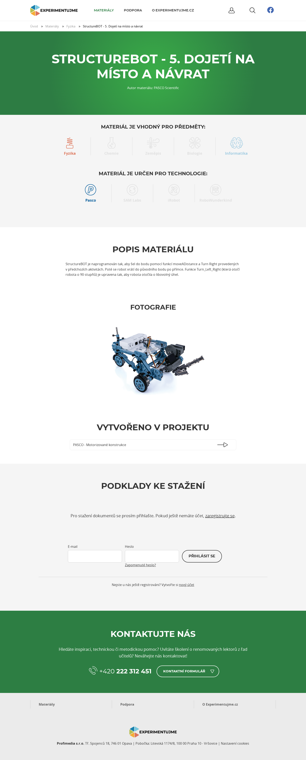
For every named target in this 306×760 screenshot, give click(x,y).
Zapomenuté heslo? (140, 565)
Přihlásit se (202, 556)
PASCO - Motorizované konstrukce (99, 445)
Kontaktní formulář (184, 671)
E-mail (72, 546)
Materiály (104, 10)
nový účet (186, 584)
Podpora (133, 10)
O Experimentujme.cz (173, 10)
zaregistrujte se (220, 516)
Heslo (129, 546)
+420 (125, 671)
